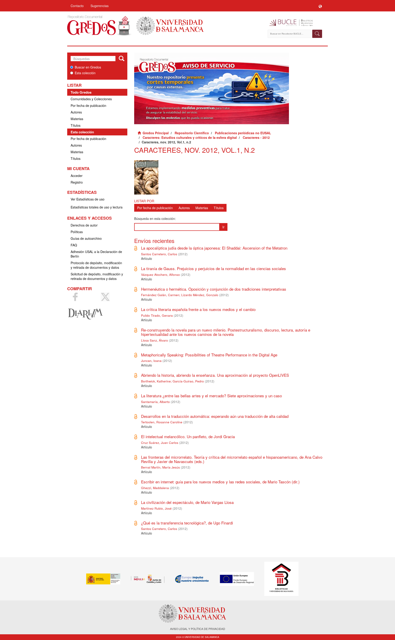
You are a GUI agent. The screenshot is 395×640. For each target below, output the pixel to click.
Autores (76, 112)
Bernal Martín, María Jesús (160, 467)
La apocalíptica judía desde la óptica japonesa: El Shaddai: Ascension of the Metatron (214, 248)
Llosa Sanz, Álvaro (154, 340)
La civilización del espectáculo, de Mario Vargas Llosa (187, 502)
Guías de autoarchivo (86, 238)
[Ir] (121, 59)
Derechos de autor (84, 225)
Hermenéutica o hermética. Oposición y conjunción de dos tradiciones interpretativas (213, 289)
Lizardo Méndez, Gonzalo (199, 295)
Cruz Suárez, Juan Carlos (159, 442)
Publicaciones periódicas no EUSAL (243, 133)
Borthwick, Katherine (156, 381)
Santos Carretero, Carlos (159, 254)
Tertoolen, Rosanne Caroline (161, 422)
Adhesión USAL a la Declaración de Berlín (96, 253)
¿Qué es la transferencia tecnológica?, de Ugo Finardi (187, 523)
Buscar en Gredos (88, 67)
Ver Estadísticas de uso (87, 199)
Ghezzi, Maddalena (155, 488)
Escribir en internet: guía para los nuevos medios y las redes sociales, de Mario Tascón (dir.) (220, 482)
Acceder (77, 175)
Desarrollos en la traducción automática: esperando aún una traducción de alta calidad (214, 416)
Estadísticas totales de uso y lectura (97, 207)
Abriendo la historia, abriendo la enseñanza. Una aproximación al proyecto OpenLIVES (215, 375)
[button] (320, 6)
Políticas (77, 231)
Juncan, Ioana (151, 360)
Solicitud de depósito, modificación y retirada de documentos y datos (97, 276)
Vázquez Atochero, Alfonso (160, 274)
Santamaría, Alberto (155, 402)
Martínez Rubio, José (156, 508)
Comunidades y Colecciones (91, 99)
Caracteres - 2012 (256, 137)
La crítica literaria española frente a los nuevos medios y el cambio (198, 309)
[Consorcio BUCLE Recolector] (295, 22)
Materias (77, 118)
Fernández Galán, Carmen (160, 295)
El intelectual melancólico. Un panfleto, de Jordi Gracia (188, 436)
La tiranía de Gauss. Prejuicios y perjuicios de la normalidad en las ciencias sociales (213, 268)
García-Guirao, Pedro (188, 381)
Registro (77, 182)
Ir (223, 227)
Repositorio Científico (192, 133)
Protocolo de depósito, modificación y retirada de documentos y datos (96, 265)
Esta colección (85, 73)
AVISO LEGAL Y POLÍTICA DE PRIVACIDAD (197, 629)
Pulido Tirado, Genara (157, 315)
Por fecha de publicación (88, 105)
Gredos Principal (156, 133)
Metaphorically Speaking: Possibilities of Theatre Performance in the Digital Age (209, 355)
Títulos (75, 125)
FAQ (74, 245)
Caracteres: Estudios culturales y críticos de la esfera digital (190, 137)
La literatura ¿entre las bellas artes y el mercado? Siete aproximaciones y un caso (211, 395)
